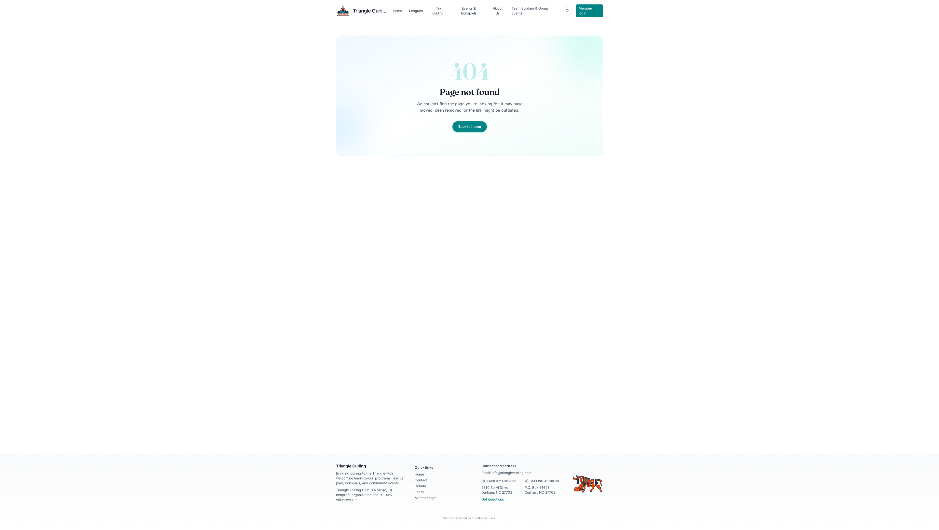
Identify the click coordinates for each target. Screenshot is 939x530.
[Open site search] (567, 10)
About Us (498, 10)
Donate (420, 486)
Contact (421, 480)
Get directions (492, 499)
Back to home (469, 126)
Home (397, 11)
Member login (585, 10)
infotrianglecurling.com (511, 473)
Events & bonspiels (469, 10)
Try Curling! (438, 10)
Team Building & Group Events (530, 10)
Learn (419, 492)
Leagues (416, 11)
